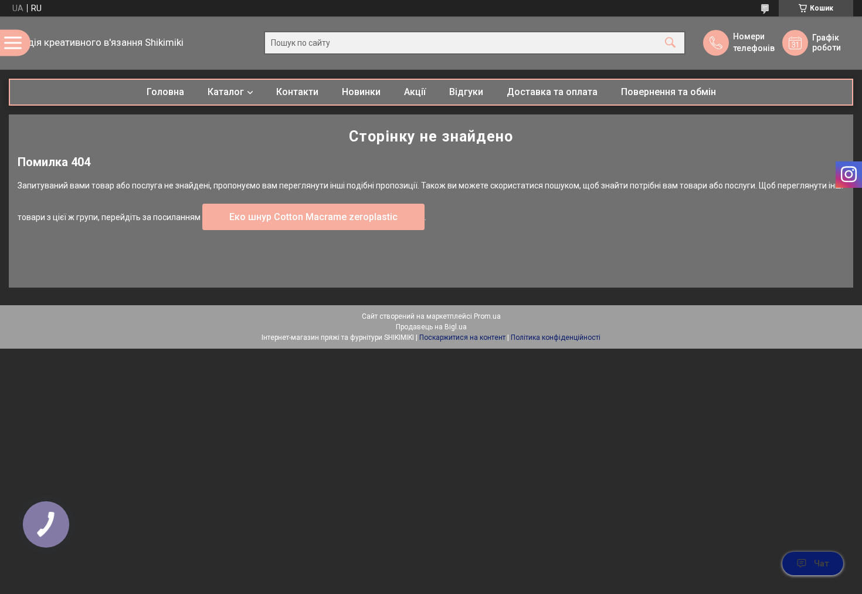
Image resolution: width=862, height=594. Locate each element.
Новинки (361, 91)
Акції (415, 91)
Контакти (297, 91)
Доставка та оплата (552, 91)
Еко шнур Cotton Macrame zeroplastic (313, 216)
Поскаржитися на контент (462, 337)
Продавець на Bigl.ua (431, 327)
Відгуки (466, 91)
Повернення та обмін (668, 91)
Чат (821, 563)
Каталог (226, 91)
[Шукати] (670, 43)
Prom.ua (487, 316)
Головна (165, 91)
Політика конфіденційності (555, 337)
